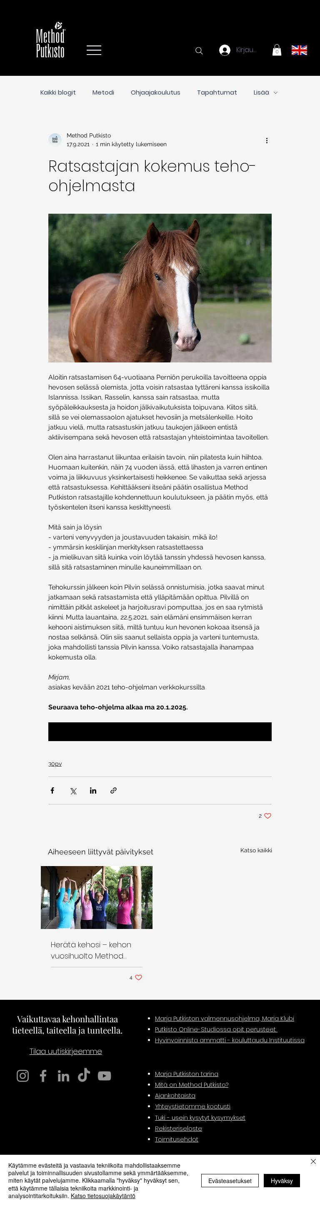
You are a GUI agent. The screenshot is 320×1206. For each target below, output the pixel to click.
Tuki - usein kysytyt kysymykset (200, 1118)
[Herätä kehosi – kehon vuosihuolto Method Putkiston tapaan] (96, 897)
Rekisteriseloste (178, 1128)
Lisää (261, 92)
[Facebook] (43, 1076)
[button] (277, 49)
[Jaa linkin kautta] (114, 790)
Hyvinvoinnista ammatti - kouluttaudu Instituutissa (230, 1040)
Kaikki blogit (58, 92)
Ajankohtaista (175, 1095)
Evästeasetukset (230, 1180)
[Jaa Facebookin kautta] (52, 790)
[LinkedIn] (63, 1076)
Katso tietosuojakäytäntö (103, 1195)
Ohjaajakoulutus (155, 92)
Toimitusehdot (176, 1139)
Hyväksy (282, 1180)
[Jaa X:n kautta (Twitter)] (73, 790)
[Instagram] (23, 1076)
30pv (55, 763)
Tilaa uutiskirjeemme (66, 1051)
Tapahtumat (217, 92)
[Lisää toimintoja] (267, 140)
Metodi (103, 92)
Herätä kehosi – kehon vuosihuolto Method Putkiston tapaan (91, 950)
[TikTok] (84, 1076)
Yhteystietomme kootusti (192, 1106)
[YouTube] (104, 1076)
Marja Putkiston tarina (186, 1074)
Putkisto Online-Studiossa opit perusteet (216, 1029)
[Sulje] (313, 1162)
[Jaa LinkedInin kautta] (93, 790)
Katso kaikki (256, 850)
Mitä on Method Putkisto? (191, 1085)
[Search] (199, 51)
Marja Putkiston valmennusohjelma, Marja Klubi (224, 1018)
